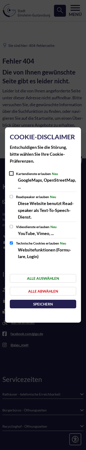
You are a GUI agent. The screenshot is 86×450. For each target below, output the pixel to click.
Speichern (43, 304)
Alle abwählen (43, 291)
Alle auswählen (43, 278)
